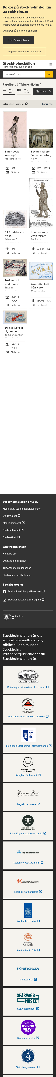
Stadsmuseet (10, 516)
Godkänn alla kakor (18, 40)
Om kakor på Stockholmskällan (19, 30)
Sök (49, 74)
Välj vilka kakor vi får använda (24, 51)
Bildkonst (20, 103)
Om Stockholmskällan (14, 561)
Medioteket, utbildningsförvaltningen (22, 508)
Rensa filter (47, 103)
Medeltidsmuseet (12, 523)
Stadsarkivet (9, 537)
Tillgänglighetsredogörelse (17, 568)
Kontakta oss (10, 553)
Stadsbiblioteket (11, 530)
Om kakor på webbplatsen (16, 575)
